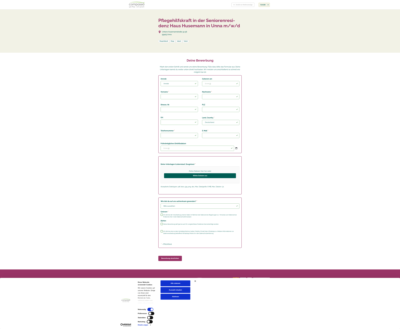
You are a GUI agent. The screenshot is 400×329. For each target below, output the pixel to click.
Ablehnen (175, 296)
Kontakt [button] (263, 5)
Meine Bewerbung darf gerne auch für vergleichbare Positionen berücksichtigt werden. (191, 224)
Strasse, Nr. (165, 105)
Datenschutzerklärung (206, 233)
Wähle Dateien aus (200, 176)
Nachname (207, 92)
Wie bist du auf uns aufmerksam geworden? (179, 201)
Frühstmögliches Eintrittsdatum (173, 144)
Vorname (165, 92)
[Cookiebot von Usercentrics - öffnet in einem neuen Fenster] (126, 325)
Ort (162, 117)
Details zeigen (143, 325)
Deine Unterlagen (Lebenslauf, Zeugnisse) (178, 164)
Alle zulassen (175, 283)
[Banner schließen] (238, 281)
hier (171, 217)
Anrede (164, 79)
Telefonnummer (168, 131)
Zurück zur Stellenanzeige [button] (244, 5)
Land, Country (208, 118)
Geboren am (207, 79)
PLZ (203, 105)
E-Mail (205, 131)
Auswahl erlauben (175, 290)
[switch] (151, 313)
